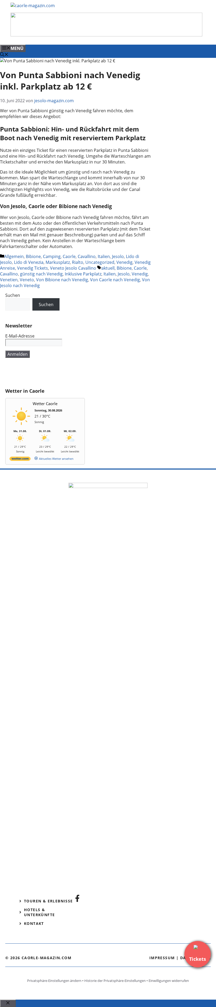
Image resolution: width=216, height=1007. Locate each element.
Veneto (27, 280)
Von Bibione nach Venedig (62, 280)
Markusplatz (58, 262)
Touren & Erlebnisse (48, 900)
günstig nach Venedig (41, 274)
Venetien (9, 280)
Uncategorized (99, 262)
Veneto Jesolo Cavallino (73, 268)
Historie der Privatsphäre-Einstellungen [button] (115, 980)
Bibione (33, 256)
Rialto (77, 262)
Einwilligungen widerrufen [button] (169, 980)
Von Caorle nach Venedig (115, 280)
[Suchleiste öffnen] (4, 55)
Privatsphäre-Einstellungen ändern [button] (54, 980)
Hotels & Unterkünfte (39, 912)
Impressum (162, 957)
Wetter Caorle (45, 403)
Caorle (69, 256)
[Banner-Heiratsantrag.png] (106, 35)
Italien (104, 256)
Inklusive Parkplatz (83, 274)
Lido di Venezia (28, 262)
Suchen (12, 295)
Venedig (124, 262)
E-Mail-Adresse (20, 336)
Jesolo (118, 256)
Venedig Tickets (32, 268)
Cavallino (87, 256)
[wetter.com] (20, 460)
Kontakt (34, 923)
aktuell (108, 268)
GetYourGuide (44, 373)
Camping (52, 256)
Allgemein (14, 256)
